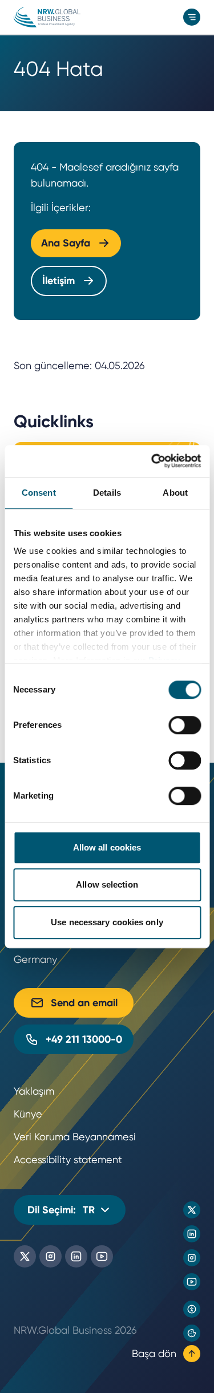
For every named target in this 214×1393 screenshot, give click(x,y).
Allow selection (107, 884)
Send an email (84, 1003)
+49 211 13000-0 (84, 1039)
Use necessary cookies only (107, 922)
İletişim (58, 280)
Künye (28, 1114)
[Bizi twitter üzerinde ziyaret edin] (191, 1209)
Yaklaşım (34, 1091)
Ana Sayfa (65, 243)
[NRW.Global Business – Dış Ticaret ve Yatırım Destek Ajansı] (47, 17)
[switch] (184, 725)
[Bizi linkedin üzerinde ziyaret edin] (191, 1233)
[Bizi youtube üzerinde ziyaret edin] (191, 1281)
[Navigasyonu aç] (191, 17)
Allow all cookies (107, 847)
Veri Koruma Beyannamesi (75, 1137)
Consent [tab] (39, 492)
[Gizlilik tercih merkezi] (191, 1333)
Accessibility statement (68, 1159)
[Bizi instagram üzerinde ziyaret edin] (191, 1257)
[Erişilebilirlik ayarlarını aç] (191, 1309)
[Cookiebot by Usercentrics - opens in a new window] (152, 460)
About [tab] (175, 492)
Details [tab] (107, 492)
